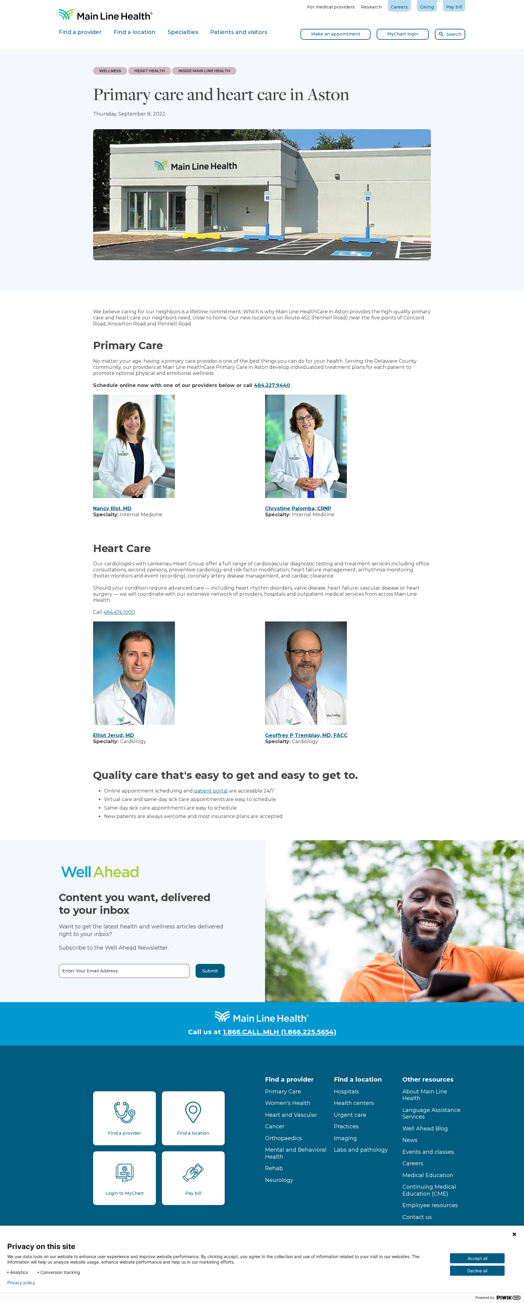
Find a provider (289, 1079)
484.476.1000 (119, 612)
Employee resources (430, 1205)
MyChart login (402, 34)
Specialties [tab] (183, 32)
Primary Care (283, 1091)
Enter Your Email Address (90, 971)
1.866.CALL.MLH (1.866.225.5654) (279, 1032)
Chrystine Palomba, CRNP (298, 508)
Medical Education (427, 1175)
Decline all (477, 1270)
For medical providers (331, 7)
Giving (427, 7)
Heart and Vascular (291, 1115)
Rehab (274, 1168)
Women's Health (288, 1103)
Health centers (354, 1103)
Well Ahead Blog (425, 1128)
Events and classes (428, 1152)
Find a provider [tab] (80, 32)
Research (371, 7)
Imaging (345, 1138)
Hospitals (346, 1091)
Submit (210, 971)
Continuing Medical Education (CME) (429, 1190)
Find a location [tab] (135, 32)
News (410, 1140)
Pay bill (454, 7)
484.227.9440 (272, 385)
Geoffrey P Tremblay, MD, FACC (306, 735)
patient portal (211, 791)
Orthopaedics (283, 1138)
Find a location (358, 1079)
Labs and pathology (361, 1149)
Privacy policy (21, 1282)
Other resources (428, 1079)
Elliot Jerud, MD (113, 735)
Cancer (274, 1126)
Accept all (477, 1258)
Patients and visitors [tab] (238, 32)
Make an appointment (335, 34)
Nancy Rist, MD (112, 508)
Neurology (279, 1180)
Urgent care (350, 1115)
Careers (399, 7)
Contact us (417, 1217)
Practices (346, 1126)
